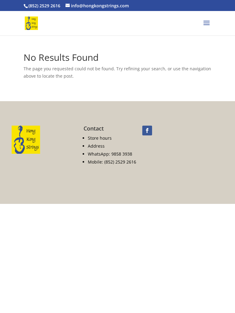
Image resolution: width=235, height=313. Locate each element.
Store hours (100, 138)
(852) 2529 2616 (44, 6)
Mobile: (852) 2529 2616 (112, 162)
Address (96, 146)
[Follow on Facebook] (147, 130)
